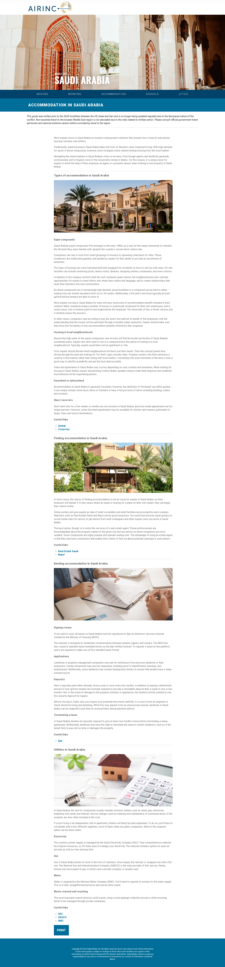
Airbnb (62, 425)
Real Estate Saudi (68, 551)
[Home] (50, 7)
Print (61, 930)
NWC (61, 920)
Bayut (61, 554)
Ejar (60, 740)
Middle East (61, 74)
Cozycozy (63, 429)
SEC (60, 913)
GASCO (62, 917)
